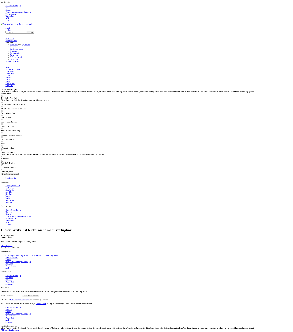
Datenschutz (9, 16)
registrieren (26, 45)
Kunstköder (9, 190)
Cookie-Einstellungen (13, 6)
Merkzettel (14, 59)
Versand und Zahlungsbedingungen (18, 12)
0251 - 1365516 (6, 246)
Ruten (7, 196)
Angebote (9, 202)
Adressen (13, 51)
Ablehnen (4, 330)
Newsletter (9, 278)
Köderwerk (9, 188)
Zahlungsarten (15, 53)
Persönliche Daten (16, 49)
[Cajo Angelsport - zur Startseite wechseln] (17, 24)
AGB (7, 18)
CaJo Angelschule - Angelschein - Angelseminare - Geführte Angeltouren (31, 256)
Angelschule (10, 200)
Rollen (7, 198)
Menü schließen (11, 41)
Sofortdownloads (16, 57)
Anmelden (14, 45)
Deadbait (8, 194)
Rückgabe (9, 264)
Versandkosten (41, 304)
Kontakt (8, 10)
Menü (7, 28)
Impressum (9, 20)
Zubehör (8, 192)
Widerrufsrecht (10, 14)
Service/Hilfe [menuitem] (16, 11)
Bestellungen (14, 55)
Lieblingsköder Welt (12, 186)
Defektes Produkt (11, 258)
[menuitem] (148, 6)
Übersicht (13, 47)
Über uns (8, 8)
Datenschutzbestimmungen (20, 300)
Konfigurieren (13, 330)
